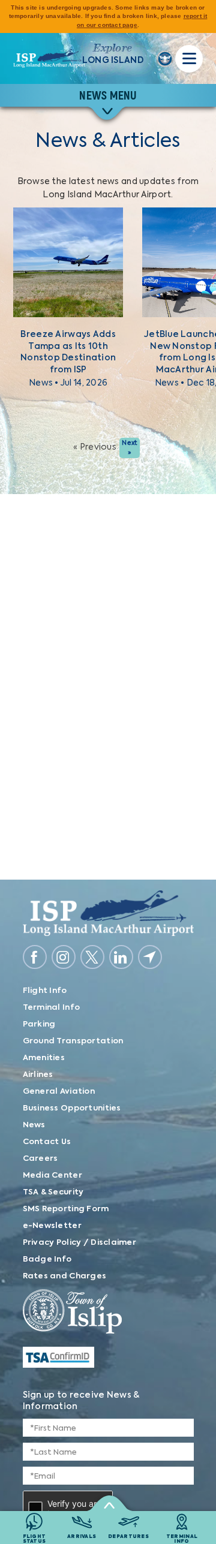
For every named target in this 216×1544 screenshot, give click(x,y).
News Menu (108, 95)
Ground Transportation (73, 1041)
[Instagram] (64, 957)
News (34, 1125)
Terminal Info (51, 1008)
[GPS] (150, 957)
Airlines (38, 1075)
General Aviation (59, 1091)
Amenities (44, 1058)
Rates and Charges (65, 1276)
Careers (40, 1159)
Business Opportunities (72, 1108)
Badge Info (47, 1259)
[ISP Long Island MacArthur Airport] (49, 58)
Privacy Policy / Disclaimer (80, 1243)
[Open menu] (189, 59)
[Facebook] (35, 957)
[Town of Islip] (108, 1313)
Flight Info (45, 991)
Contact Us (47, 1142)
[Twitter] (92, 957)
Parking (39, 1024)
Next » (129, 448)
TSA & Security (53, 1192)
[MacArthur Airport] (108, 913)
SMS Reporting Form (66, 1209)
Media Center (52, 1175)
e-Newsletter (52, 1226)
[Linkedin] (121, 957)
